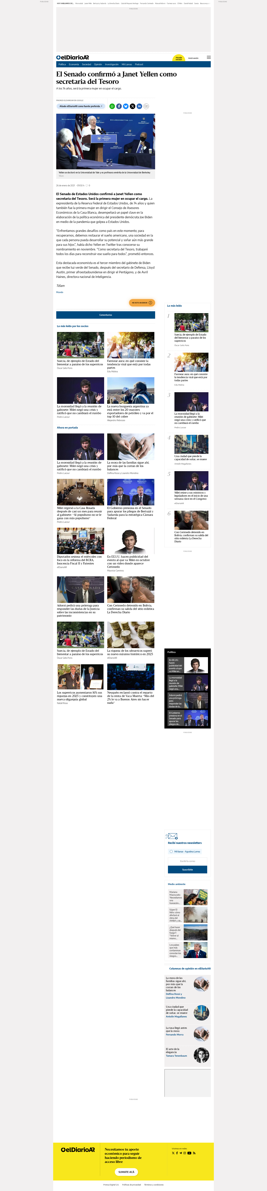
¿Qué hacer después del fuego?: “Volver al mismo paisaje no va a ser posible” (176, 933)
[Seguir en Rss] (194, 1153)
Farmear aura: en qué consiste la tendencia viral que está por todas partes (128, 364)
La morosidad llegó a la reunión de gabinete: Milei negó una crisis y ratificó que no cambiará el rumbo (79, 409)
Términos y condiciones (154, 1185)
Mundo (59, 292)
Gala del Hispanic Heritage (129, 3)
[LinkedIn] (139, 106)
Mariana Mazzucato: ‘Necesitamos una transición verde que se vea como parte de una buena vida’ (176, 898)
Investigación (112, 64)
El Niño (180, 3)
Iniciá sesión (193, 58)
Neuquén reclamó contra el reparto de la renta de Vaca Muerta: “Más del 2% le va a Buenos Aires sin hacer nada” (130, 698)
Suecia (196, 3)
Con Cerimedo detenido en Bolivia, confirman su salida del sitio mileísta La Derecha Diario (130, 609)
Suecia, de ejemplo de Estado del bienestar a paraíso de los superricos (80, 362)
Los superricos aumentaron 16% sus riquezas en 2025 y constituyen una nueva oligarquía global (79, 696)
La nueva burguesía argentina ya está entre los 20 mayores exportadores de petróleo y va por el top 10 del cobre (130, 411)
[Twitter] (132, 106)
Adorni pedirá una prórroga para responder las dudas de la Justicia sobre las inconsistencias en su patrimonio (78, 610)
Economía (74, 64)
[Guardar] (146, 106)
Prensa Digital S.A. (111, 1185)
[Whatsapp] (112, 106)
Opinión (98, 64)
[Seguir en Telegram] (180, 1153)
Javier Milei (88, 3)
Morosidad (79, 3)
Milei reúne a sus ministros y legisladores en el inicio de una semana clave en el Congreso (191, 495)
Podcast (139, 64)
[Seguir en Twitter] (173, 1153)
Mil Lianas (127, 64)
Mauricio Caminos (115, 570)
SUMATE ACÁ (126, 1172)
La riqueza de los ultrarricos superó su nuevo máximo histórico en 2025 (130, 652)
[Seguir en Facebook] (177, 1153)
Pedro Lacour (63, 417)
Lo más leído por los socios (72, 326)
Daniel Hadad (188, 3)
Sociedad (86, 64)
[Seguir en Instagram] (184, 1153)
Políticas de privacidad (131, 1185)
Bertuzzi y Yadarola (99, 3)
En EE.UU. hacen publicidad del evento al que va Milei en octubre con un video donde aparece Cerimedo (128, 562)
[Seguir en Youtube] (189, 1153)
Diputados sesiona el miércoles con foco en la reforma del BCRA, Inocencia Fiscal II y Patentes (79, 560)
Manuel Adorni (160, 3)
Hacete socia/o (179, 58)
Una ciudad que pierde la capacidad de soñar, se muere (190, 457)
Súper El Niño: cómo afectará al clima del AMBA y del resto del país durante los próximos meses (176, 915)
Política (62, 64)
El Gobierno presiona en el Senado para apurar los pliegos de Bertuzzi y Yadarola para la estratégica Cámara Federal (130, 513)
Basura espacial (205, 3)
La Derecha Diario (113, 3)
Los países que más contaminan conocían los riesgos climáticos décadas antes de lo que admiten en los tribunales (175, 950)
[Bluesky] (126, 106)
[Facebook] (119, 106)
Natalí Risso (62, 703)
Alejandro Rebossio (116, 420)
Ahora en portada (67, 427)
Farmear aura (171, 3)
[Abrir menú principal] (209, 57)
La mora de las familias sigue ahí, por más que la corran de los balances (128, 466)
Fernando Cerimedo (147, 3)
